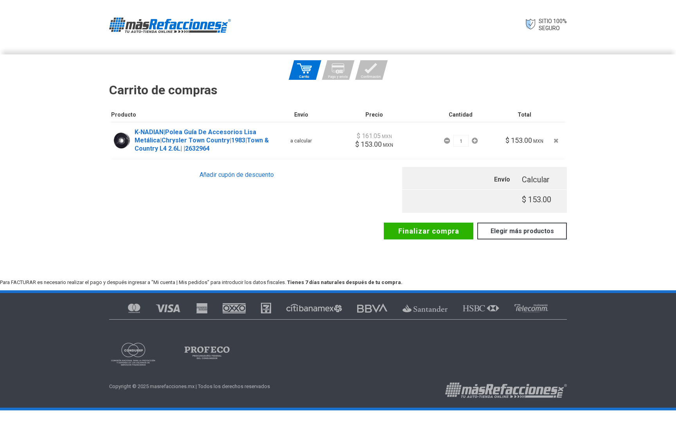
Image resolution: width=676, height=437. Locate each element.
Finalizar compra (428, 231)
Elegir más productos (522, 231)
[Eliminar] (556, 140)
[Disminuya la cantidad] (447, 141)
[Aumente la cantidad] (475, 141)
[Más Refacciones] (170, 25)
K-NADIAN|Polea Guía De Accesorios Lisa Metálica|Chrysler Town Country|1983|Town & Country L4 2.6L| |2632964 (202, 140)
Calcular (536, 179)
